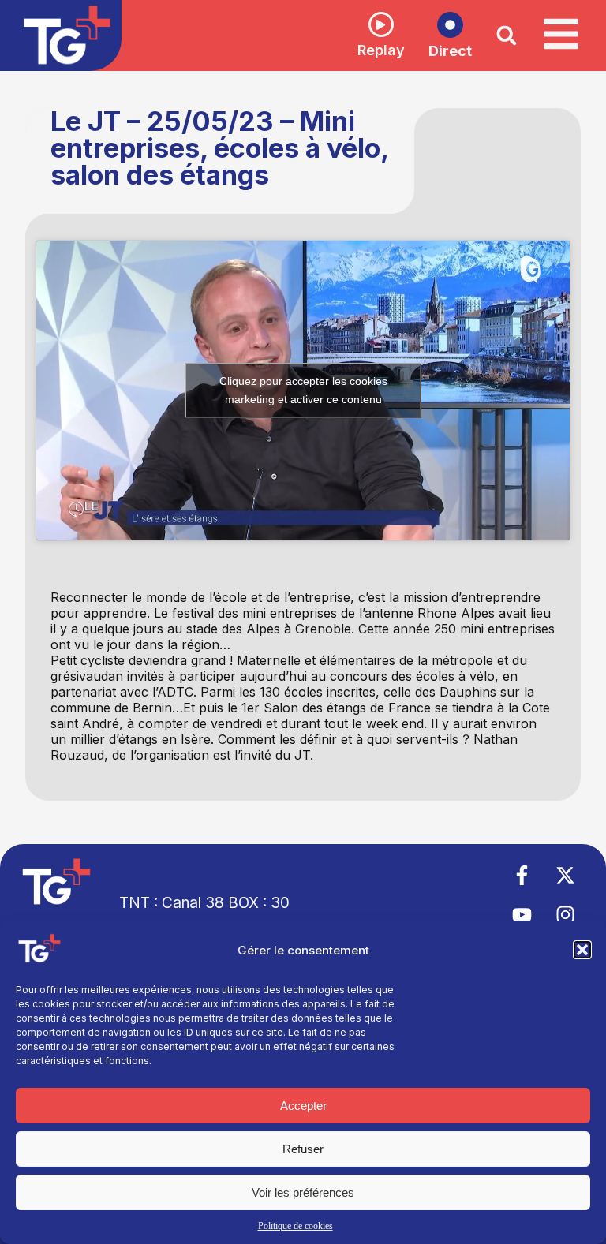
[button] (582, 950)
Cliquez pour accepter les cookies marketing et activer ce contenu (303, 390)
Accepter (303, 1105)
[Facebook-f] (522, 875)
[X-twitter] (565, 875)
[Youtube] (522, 915)
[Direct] (450, 25)
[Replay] (381, 24)
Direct (450, 51)
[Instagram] (565, 915)
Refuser (303, 1149)
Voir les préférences (303, 1192)
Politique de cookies (295, 1225)
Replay (381, 50)
